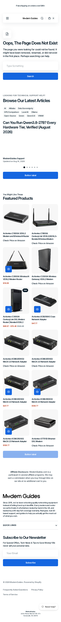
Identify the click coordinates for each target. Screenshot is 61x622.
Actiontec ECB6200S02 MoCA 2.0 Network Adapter (44, 360)
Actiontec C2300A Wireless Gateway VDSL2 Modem (44, 277)
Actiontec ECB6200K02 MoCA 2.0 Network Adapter (15, 360)
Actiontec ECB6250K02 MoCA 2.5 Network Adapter (43, 400)
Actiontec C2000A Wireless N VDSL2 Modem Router (16, 277)
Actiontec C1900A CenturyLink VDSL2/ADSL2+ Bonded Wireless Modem (44, 236)
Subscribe (30, 562)
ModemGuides (16, 582)
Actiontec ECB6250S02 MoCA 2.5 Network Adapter (15, 440)
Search (30, 76)
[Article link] (30, 135)
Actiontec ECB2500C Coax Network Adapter (43, 318)
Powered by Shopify (32, 582)
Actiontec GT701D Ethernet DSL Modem (43, 440)
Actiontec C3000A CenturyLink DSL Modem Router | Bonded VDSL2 (14, 319)
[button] (7, 18)
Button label (30, 175)
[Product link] (16, 224)
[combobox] (30, 65)
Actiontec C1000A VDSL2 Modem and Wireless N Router (16, 234)
